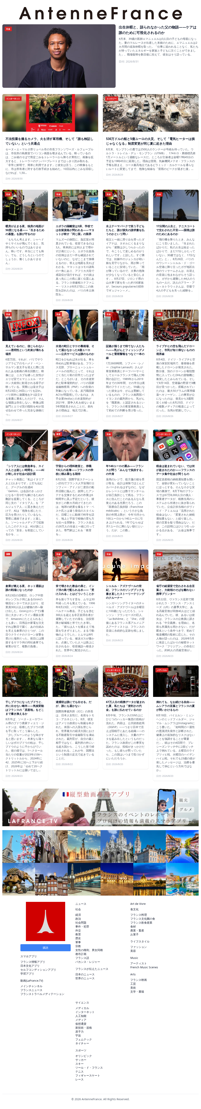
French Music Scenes (144, 967)
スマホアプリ (28, 956)
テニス (79, 1071)
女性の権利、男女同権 (89, 950)
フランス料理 (138, 915)
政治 (78, 918)
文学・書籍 (137, 991)
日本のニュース (85, 974)
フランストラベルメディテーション (42, 994)
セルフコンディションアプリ (38, 969)
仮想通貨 (80, 1024)
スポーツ (80, 1050)
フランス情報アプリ (32, 962)
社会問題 (80, 922)
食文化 (134, 909)
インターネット (85, 1012)
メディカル (82, 1008)
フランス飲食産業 (141, 922)
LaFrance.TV (34, 980)
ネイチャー (82, 1043)
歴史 (78, 938)
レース (79, 1079)
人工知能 (80, 1016)
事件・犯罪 (82, 926)
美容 (133, 951)
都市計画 (80, 954)
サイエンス (82, 1002)
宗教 (78, 946)
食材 (133, 926)
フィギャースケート (87, 1075)
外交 (78, 930)
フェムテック (83, 1039)
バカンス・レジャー (87, 962)
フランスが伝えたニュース (91, 969)
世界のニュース (85, 978)
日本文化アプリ (30, 966)
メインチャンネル (31, 986)
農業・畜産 (137, 930)
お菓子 (134, 934)
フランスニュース (31, 990)
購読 (45, 947)
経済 (78, 915)
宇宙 (78, 1035)
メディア (80, 1020)
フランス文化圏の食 (142, 918)
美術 (133, 987)
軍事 (78, 942)
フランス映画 (138, 980)
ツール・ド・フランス (89, 1067)
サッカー (80, 1060)
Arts (133, 974)
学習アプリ (27, 973)
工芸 (133, 984)
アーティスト (138, 963)
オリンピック (83, 1056)
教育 (78, 934)
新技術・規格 (83, 1027)
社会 (78, 909)
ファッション (138, 947)
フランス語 (82, 958)
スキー (79, 1063)
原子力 (79, 1031)
